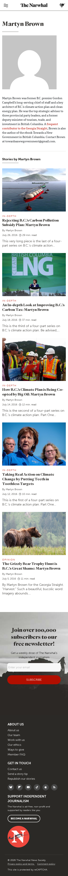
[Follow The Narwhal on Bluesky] (12, 787)
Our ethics (14, 744)
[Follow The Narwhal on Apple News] (46, 787)
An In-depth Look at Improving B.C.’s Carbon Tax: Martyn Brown (33, 307)
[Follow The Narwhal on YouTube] (29, 787)
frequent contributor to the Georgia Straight (30, 126)
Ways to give (16, 749)
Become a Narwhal (24, 818)
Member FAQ (16, 754)
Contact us (15, 769)
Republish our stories (21, 778)
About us (13, 730)
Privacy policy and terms (21, 864)
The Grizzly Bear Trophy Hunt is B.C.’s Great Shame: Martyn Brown (31, 566)
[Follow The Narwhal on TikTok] (38, 787)
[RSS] (55, 787)
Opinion (8, 559)
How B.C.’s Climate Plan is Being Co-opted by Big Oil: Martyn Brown (32, 391)
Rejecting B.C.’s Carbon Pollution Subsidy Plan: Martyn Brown (30, 222)
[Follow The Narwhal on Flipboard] (20, 787)
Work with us (16, 740)
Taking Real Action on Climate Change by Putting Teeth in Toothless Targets (28, 479)
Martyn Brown (14, 230)
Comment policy (46, 864)
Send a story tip (18, 774)
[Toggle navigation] (6, 5)
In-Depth (9, 216)
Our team (14, 735)
